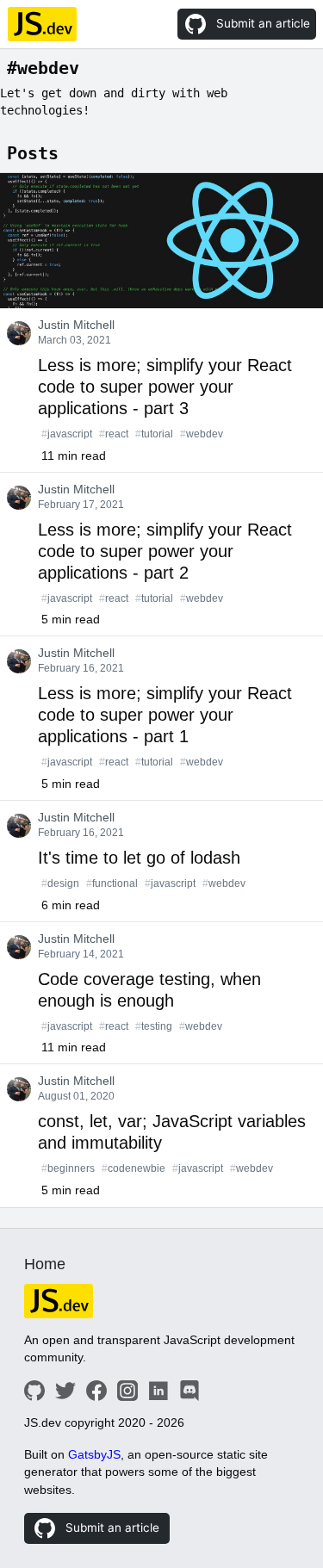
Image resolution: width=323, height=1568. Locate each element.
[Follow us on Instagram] (127, 1390)
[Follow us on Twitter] (65, 1390)
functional (112, 883)
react (113, 434)
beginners (68, 1168)
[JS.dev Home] (41, 24)
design (60, 883)
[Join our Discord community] (189, 1390)
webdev (201, 434)
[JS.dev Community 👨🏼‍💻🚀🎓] (166, 1301)
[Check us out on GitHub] (34, 1390)
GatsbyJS (94, 1454)
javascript (66, 434)
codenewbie (133, 1168)
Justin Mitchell (76, 325)
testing (153, 1026)
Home (44, 1264)
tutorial (154, 434)
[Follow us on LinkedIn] (158, 1390)
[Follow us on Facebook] (96, 1390)
